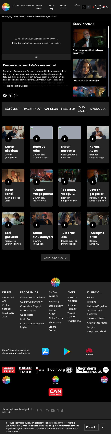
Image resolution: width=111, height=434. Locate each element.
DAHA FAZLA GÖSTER (55, 257)
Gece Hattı (26, 315)
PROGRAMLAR (27, 5)
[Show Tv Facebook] (37, 410)
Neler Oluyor (56, 318)
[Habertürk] (8, 370)
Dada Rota (26, 319)
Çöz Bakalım (56, 306)
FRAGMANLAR (31, 109)
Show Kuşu (55, 322)
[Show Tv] (6, 7)
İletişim (91, 327)
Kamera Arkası (53, 312)
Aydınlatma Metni (69, 425)
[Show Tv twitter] (42, 410)
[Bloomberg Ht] (60, 370)
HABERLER (68, 109)
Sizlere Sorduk (53, 328)
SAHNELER (51, 109)
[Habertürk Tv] (25, 370)
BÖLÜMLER (12, 109)
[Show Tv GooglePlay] (67, 351)
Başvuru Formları (72, 307)
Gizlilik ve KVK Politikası (94, 312)
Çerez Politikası (29, 425)
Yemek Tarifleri (71, 314)
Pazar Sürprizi (28, 310)
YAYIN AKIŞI (51, 7)
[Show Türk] (55, 380)
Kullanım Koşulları (97, 306)
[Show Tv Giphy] (58, 410)
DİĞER (77, 5)
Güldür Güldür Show (31, 302)
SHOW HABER (39, 7)
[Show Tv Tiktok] (62, 410)
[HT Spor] (40, 370)
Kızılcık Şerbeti (6, 307)
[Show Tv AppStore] (45, 351)
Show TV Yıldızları (72, 299)
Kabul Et (91, 427)
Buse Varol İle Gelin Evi (32, 297)
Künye (90, 297)
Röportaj (54, 301)
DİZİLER (16, 5)
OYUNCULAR (98, 109)
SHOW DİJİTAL (63, 7)
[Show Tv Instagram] (47, 410)
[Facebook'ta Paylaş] (5, 95)
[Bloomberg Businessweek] (92, 370)
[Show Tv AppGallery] (89, 351)
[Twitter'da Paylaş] (10, 95)
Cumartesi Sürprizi (30, 306)
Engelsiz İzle (74, 321)
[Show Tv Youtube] (53, 410)
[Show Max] (105, 380)
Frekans (91, 302)
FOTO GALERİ (82, 109)
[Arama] (107, 7)
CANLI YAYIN (98, 7)
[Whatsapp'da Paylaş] (16, 95)
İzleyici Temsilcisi (96, 331)
